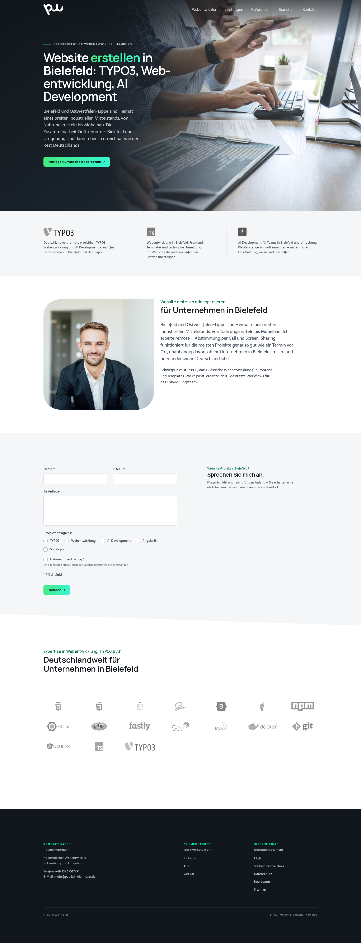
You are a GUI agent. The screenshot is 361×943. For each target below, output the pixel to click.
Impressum (262, 881)
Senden (55, 590)
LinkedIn (190, 858)
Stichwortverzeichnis (269, 866)
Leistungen (234, 9)
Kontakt (309, 9)
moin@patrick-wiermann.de (74, 876)
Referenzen (261, 9)
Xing (187, 866)
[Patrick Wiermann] (53, 9)
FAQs (257, 858)
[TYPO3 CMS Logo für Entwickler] (83, 232)
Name (49, 469)
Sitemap (260, 889)
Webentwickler (204, 9)
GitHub (189, 873)
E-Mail (119, 469)
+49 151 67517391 (67, 871)
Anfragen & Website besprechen (75, 161)
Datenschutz (263, 873)
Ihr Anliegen (52, 491)
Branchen (287, 9)
